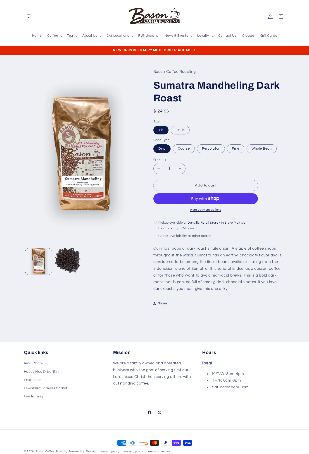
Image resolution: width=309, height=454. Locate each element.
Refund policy (109, 451)
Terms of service (159, 451)
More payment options (205, 209)
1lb (161, 129)
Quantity (159, 159)
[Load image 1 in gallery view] (38, 261)
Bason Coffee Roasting (51, 451)
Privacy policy (133, 451)
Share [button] (162, 303)
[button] (29, 16)
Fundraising (33, 396)
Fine (235, 148)
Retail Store (33, 363)
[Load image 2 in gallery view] (67, 261)
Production (32, 380)
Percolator (211, 148)
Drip (162, 148)
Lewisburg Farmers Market (45, 388)
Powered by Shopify (82, 451)
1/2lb (180, 129)
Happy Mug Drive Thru (42, 371)
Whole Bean (262, 148)
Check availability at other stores (184, 235)
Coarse (184, 148)
